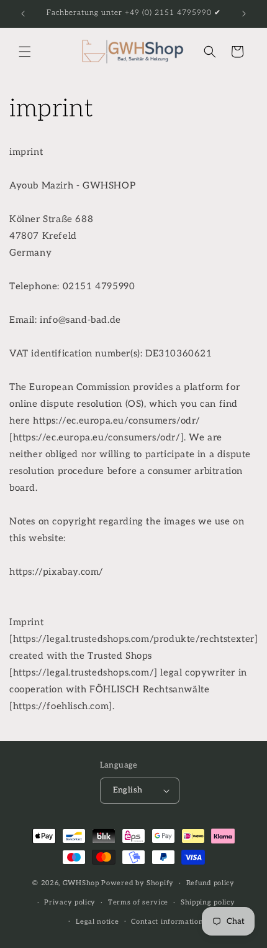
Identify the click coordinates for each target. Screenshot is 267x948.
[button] (24, 51)
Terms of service (138, 902)
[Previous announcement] (23, 13)
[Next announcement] (244, 13)
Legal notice (97, 922)
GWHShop (81, 883)
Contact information (167, 922)
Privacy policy (70, 902)
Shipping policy (208, 902)
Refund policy (210, 883)
